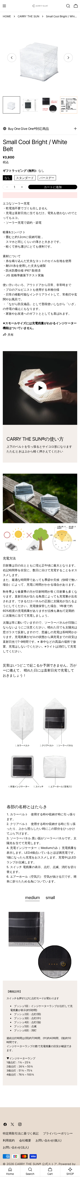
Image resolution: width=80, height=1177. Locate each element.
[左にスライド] (11, 57)
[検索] (68, 6)
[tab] (32, 898)
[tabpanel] (40, 996)
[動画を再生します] (40, 388)
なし (7, 178)
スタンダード (25, 178)
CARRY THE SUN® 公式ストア (36, 1164)
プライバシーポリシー (58, 1133)
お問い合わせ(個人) (49, 1140)
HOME (7, 16)
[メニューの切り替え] (4, 6)
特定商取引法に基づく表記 (21, 1133)
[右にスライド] (68, 57)
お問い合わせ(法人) (16, 1147)
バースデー (46, 178)
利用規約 (9, 1140)
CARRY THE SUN (28, 16)
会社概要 (25, 1140)
